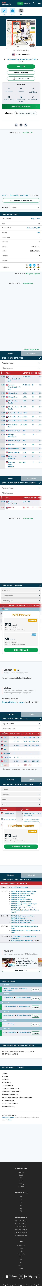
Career (21, 1268)
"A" (21, 407)
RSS (21, 1263)
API (21, 1260)
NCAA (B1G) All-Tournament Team (22, 893)
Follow (21, 66)
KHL (21, 1199)
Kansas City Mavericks (18, 59)
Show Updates (21, 73)
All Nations (21, 1187)
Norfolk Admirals (13, 452)
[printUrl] (26, 125)
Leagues (10, 714)
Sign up (20, 3)
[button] (21, 66)
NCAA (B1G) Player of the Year (21, 902)
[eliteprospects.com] (6, 3)
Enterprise (21, 1265)
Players (10, 780)
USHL (25, 393)
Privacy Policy (21, 1254)
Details (35, 989)
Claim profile (22, 79)
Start (4, 195)
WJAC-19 (26, 508)
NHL (24, 435)
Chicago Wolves (13, 448)
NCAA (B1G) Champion (18, 897)
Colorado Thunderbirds (12, 503)
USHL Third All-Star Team (19, 887)
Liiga (21, 1208)
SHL (21, 1202)
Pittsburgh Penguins (21, 1232)
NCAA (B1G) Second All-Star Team (22, 920)
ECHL (34, 59)
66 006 (10, 113)
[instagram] (16, 125)
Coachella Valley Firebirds (11, 464)
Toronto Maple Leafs (21, 1235)
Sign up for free (9, 702)
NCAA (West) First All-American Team (23, 908)
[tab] (10, 353)
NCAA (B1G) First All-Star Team (21, 900)
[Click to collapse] (40, 358)
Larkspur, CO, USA (33, 228)
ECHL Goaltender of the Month (21, 940)
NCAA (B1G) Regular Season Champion (24, 904)
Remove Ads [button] (28, 133)
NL (21, 1211)
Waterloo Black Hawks (13, 402)
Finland (21, 1181)
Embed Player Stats (31, 349)
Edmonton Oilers (21, 1227)
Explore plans (21, 650)
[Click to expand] (40, 784)
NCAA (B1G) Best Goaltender (21, 895)
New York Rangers (21, 1230)
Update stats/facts (22, 200)
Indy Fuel (11, 445)
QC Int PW (26, 502)
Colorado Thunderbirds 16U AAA (14, 379)
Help (21, 1251)
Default (10, 354)
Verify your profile (8, 1117)
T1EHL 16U (26, 377)
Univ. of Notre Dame (15, 413)
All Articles (21, 970)
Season (10, 875)
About (21, 1248)
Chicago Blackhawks (12, 436)
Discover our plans (21, 107)
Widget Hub (21, 1245)
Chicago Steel (12, 393)
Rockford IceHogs (14, 431)
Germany (21, 1184)
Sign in (27, 3)
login (21, 702)
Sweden (21, 1172)
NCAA (25, 413)
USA (38, 232)
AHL (24, 431)
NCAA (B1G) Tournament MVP (21, 906)
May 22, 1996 (35, 218)
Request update (33, 274)
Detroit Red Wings (21, 1224)
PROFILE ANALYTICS (27, 113)
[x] (21, 125)
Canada (21, 1175)
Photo (21, 1257)
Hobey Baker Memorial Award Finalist (23, 891)
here (9, 1120)
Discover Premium (21, 847)
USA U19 (11, 508)
